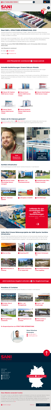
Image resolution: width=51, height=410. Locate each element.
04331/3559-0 (6, 375)
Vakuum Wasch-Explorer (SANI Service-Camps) (7, 111)
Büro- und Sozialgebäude (22, 304)
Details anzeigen (7, 404)
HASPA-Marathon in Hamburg (7, 269)
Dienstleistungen (41, 197)
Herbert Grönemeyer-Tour (42, 254)
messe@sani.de (12, 53)
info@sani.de (6, 378)
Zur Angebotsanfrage (41, 281)
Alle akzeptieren (43, 404)
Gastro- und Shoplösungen (39, 304)
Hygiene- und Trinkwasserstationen (23, 181)
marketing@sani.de (32, 335)
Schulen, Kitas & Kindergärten (6, 304)
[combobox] (46, 1)
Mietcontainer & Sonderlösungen (40, 319)
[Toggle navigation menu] (48, 7)
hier (15, 401)
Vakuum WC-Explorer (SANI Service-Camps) (8, 93)
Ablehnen (32, 404)
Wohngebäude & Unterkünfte (6, 319)
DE (47, 1)
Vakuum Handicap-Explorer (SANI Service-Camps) (24, 111)
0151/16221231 (11, 50)
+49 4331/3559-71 (32, 334)
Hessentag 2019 (24, 253)
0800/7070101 (20, 121)
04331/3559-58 (6, 377)
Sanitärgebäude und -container (25, 319)
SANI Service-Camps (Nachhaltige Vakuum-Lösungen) (7, 182)
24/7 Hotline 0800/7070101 (10, 2)
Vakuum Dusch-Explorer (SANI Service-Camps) (24, 94)
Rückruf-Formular (7, 122)
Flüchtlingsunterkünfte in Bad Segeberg (42, 269)
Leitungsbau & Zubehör (26, 197)
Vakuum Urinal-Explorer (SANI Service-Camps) (42, 93)
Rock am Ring (6, 253)
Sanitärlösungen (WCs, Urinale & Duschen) (42, 181)
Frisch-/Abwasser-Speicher (7, 198)
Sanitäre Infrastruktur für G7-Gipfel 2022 (25, 269)
